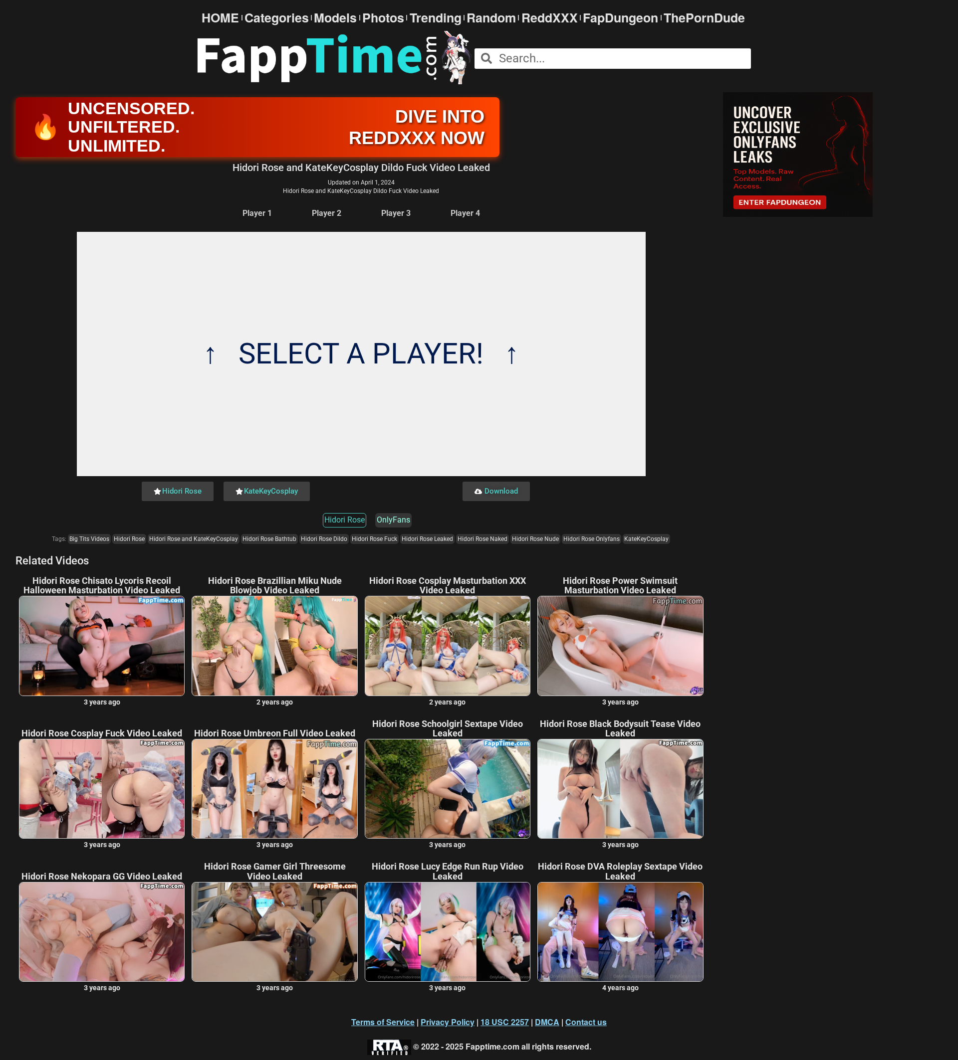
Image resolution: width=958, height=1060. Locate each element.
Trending (436, 17)
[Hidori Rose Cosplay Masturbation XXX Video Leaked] (447, 646)
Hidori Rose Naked (482, 538)
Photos (383, 17)
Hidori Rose (344, 520)
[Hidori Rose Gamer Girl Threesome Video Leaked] (274, 932)
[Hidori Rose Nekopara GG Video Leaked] (102, 932)
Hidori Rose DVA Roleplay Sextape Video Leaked (620, 872)
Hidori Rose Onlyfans (591, 538)
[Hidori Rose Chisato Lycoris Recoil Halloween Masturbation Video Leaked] (102, 646)
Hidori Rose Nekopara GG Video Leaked (101, 877)
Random (491, 17)
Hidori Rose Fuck (374, 538)
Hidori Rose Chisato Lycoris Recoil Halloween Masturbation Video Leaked (101, 586)
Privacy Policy (448, 1022)
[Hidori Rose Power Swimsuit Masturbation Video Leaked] (620, 646)
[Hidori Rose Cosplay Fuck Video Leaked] (102, 789)
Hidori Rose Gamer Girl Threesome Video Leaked (275, 872)
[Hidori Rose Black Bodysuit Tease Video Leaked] (620, 789)
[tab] (257, 213)
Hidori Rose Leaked (427, 538)
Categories (276, 17)
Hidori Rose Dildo (324, 538)
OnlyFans (393, 520)
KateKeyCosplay (646, 538)
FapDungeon (620, 17)
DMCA (547, 1022)
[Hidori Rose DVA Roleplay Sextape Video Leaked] (620, 932)
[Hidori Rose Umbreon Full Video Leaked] (274, 789)
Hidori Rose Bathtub (269, 538)
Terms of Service (383, 1022)
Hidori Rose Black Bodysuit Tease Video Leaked (620, 729)
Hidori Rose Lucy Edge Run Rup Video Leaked (447, 872)
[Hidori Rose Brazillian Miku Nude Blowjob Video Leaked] (274, 646)
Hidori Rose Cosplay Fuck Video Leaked (101, 733)
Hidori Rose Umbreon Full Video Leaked (274, 733)
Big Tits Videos (89, 538)
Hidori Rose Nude (535, 538)
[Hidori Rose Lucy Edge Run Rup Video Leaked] (447, 932)
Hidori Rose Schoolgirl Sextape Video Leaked (447, 729)
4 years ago (620, 988)
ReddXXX (549, 17)
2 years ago (274, 702)
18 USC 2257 (504, 1022)
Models (335, 17)
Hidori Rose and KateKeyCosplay (193, 538)
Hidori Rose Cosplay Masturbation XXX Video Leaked (447, 586)
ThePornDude (704, 17)
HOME (220, 17)
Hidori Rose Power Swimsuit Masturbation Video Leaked (620, 586)
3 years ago (102, 702)
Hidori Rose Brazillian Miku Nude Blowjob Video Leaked (275, 586)
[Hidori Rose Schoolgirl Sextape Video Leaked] (447, 789)
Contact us (586, 1022)
